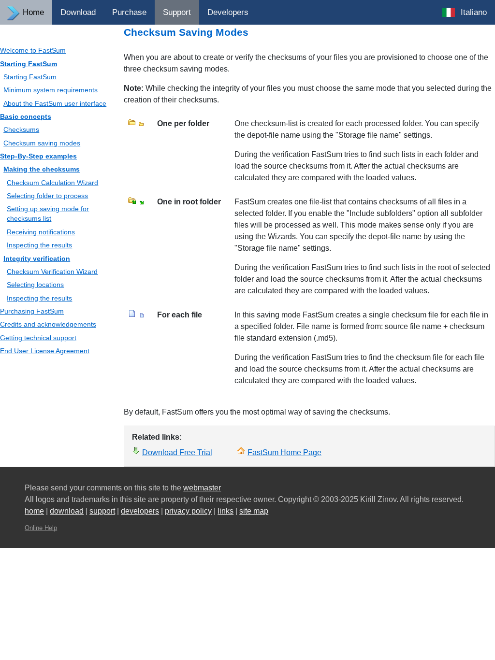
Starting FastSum (28, 64)
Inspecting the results (39, 245)
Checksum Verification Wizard (52, 271)
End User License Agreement (44, 351)
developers (140, 511)
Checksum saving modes (41, 143)
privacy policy (188, 511)
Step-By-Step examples (38, 156)
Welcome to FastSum (33, 50)
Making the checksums (41, 169)
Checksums (21, 129)
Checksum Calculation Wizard (52, 183)
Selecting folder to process (47, 196)
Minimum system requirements (50, 90)
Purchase (129, 12)
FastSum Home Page (284, 452)
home (34, 511)
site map (253, 511)
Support (177, 12)
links (225, 511)
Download (78, 12)
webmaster (202, 488)
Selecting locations (35, 284)
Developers (227, 12)
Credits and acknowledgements (48, 324)
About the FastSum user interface (54, 103)
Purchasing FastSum (32, 311)
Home (33, 12)
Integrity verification (36, 258)
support (102, 511)
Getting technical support (38, 338)
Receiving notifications (41, 232)
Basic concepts (25, 116)
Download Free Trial (177, 452)
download (67, 511)
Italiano (474, 12)
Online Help (41, 527)
